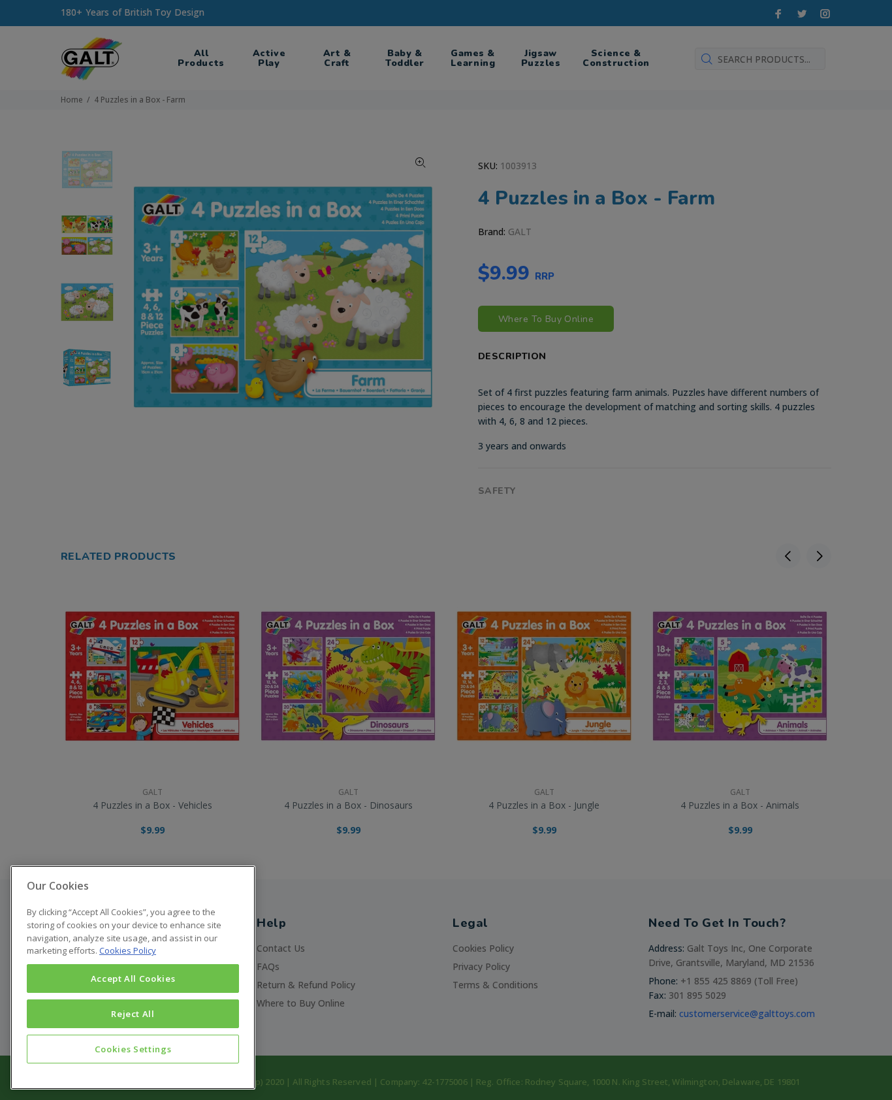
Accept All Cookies (133, 978)
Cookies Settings (133, 1049)
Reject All (133, 1014)
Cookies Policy (127, 950)
